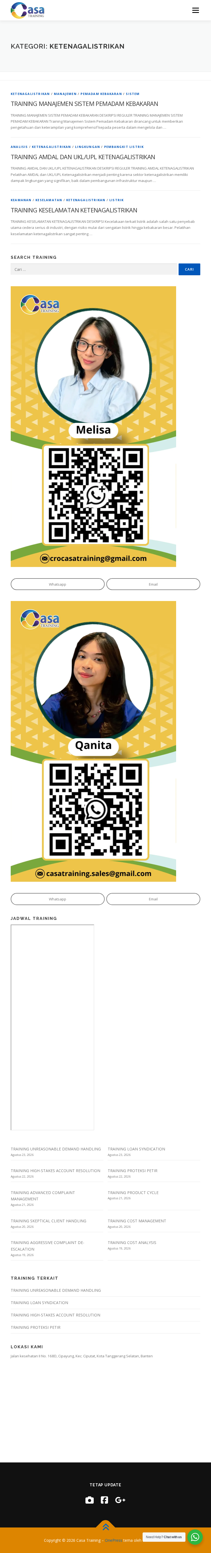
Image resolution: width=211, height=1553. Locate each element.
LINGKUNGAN (87, 147)
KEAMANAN (21, 200)
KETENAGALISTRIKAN (30, 94)
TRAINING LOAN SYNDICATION (136, 1149)
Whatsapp (57, 584)
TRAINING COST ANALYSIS (132, 1242)
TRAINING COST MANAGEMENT (137, 1220)
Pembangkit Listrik (124, 147)
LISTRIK (116, 200)
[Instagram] (89, 1500)
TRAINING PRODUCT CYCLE (133, 1192)
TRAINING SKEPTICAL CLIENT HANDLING (48, 1220)
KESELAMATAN (48, 200)
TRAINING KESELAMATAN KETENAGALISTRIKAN (74, 210)
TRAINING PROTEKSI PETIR (132, 1170)
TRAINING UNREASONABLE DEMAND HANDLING (56, 1149)
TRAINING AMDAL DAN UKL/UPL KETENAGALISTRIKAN (83, 157)
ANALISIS (19, 147)
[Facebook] (104, 1500)
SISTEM (133, 94)
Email (153, 584)
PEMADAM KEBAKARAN (101, 94)
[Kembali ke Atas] (105, 1527)
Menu (195, 10)
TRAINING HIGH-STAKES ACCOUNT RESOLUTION (55, 1170)
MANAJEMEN (65, 94)
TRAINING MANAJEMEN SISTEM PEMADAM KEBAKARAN (84, 103)
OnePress (113, 1540)
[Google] (120, 1500)
